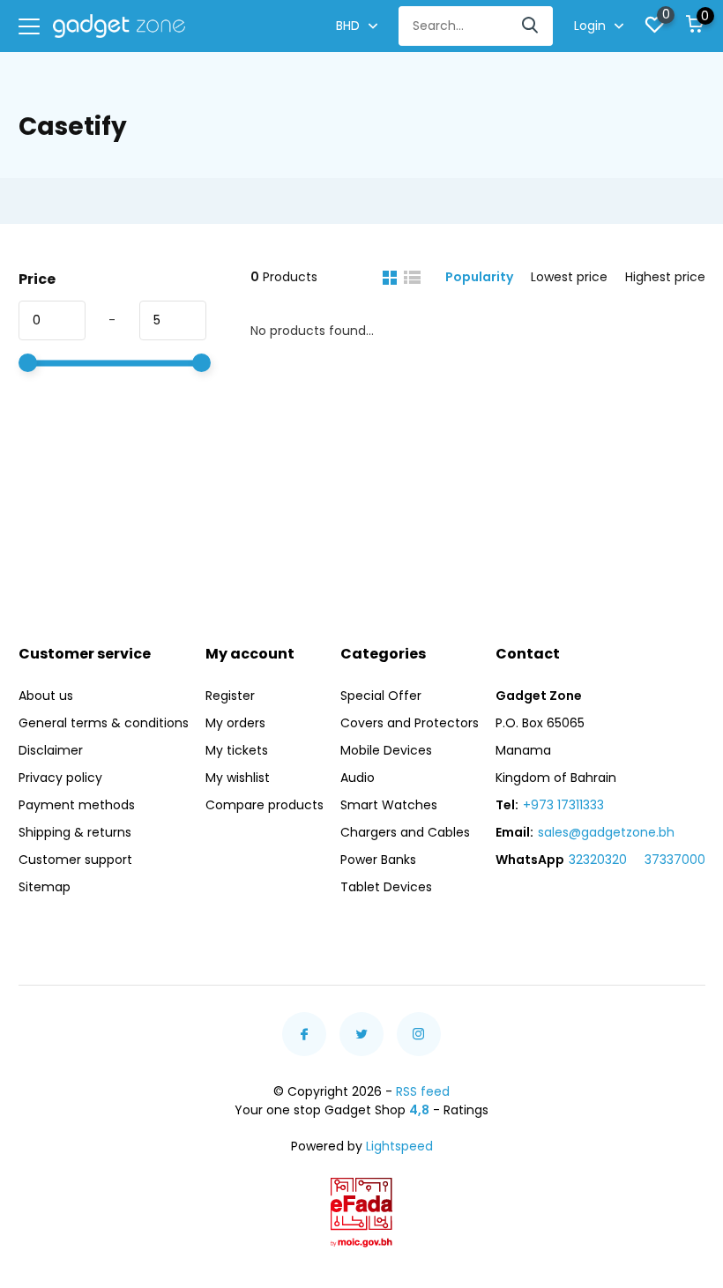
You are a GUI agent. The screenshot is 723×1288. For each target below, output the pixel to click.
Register (230, 695)
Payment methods (77, 805)
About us (46, 695)
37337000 (675, 859)
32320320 (598, 859)
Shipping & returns (75, 832)
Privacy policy (60, 777)
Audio (357, 777)
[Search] (531, 26)
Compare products (264, 805)
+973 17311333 (563, 805)
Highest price (665, 277)
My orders (235, 723)
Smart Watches (388, 805)
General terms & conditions (104, 723)
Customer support (75, 859)
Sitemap (45, 887)
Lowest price (569, 277)
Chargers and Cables (405, 832)
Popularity (479, 277)
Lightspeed (399, 1146)
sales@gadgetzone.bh (606, 832)
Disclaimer (51, 750)
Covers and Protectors (409, 723)
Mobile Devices (386, 750)
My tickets (236, 750)
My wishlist (237, 777)
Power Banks (378, 859)
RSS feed (423, 1091)
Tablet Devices (386, 887)
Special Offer (380, 695)
